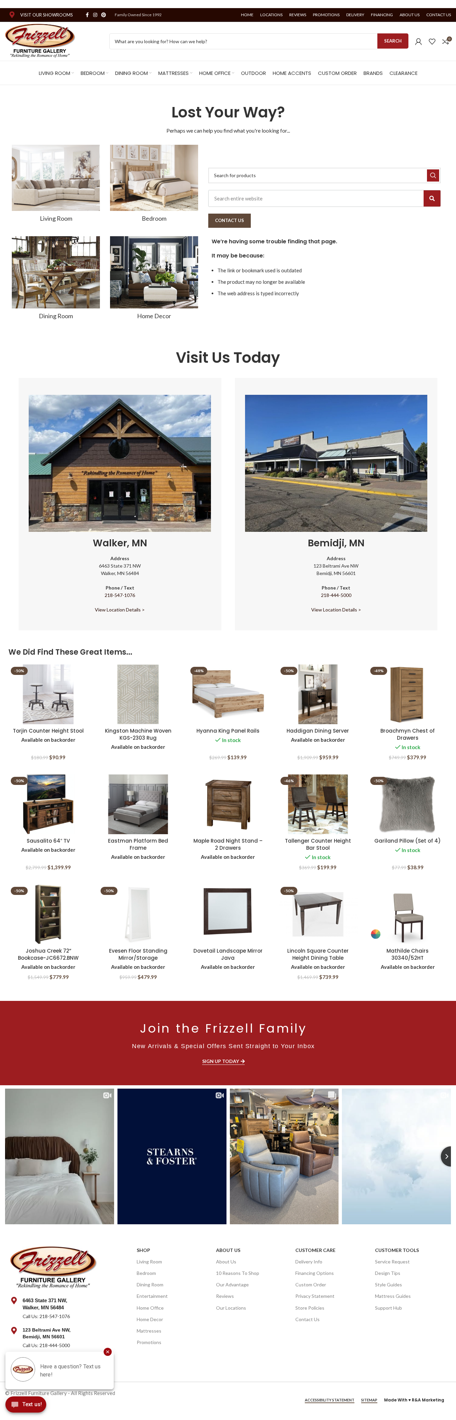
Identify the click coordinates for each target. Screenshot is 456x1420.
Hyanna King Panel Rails (228, 730)
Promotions (149, 1342)
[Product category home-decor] (154, 280)
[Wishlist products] (432, 41)
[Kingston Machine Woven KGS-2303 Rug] (138, 694)
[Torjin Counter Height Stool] (48, 694)
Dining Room (150, 1284)
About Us (228, 1250)
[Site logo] (40, 40)
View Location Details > (120, 609)
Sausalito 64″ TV (48, 840)
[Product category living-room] (56, 185)
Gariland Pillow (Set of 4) (407, 840)
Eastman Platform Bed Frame (138, 844)
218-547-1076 (120, 595)
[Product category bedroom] (154, 185)
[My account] (418, 41)
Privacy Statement (314, 1296)
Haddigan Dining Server (318, 730)
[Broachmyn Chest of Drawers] (408, 694)
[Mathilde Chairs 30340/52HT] (408, 914)
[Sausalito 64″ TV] (48, 804)
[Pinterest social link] (103, 15)
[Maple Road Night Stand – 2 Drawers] (228, 804)
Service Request (392, 1261)
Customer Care (315, 1250)
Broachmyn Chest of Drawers (407, 734)
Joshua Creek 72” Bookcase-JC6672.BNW (48, 954)
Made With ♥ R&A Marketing (414, 1400)
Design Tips (387, 1273)
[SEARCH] (433, 175)
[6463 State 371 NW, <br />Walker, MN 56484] (14, 1300)
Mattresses (149, 1331)
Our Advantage (232, 1284)
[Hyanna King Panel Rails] (228, 694)
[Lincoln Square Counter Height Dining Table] (318, 914)
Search (393, 41)
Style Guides (388, 1284)
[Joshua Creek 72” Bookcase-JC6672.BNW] (48, 914)
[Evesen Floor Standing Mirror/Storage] (138, 914)
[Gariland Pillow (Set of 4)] (408, 804)
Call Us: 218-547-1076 (46, 1316)
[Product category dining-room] (56, 280)
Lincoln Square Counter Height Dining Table (318, 954)
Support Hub (388, 1308)
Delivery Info (308, 1261)
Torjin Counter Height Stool (48, 730)
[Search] (432, 198)
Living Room (149, 1261)
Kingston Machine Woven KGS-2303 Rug (138, 734)
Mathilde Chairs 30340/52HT (407, 954)
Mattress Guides (393, 1296)
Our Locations (231, 1308)
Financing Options (314, 1273)
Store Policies (309, 1308)
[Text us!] (26, 1406)
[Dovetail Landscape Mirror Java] (228, 914)
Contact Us (307, 1319)
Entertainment (152, 1296)
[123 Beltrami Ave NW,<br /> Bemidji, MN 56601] (14, 1330)
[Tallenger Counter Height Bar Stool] (318, 804)
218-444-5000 (336, 595)
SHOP (143, 1250)
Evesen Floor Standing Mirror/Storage (138, 954)
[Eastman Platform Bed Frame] (138, 804)
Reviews (225, 1296)
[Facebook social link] (87, 15)
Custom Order (310, 1284)
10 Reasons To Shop (237, 1273)
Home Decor (150, 1319)
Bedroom (146, 1273)
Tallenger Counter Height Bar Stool (318, 844)
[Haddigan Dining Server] (318, 694)
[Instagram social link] (95, 15)
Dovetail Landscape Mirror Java (228, 954)
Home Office (150, 1308)
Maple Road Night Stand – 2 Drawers (228, 844)
